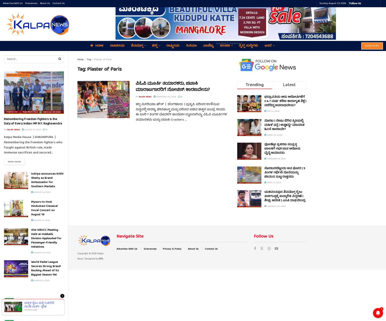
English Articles (18, 75)
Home (80, 60)
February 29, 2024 (165, 97)
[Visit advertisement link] (229, 21)
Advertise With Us (13, 3)
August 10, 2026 (41, 253)
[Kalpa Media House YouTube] (377, 3)
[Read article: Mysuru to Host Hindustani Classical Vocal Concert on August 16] (16, 208)
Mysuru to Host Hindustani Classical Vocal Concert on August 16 (44, 208)
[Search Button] (60, 59)
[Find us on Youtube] (276, 249)
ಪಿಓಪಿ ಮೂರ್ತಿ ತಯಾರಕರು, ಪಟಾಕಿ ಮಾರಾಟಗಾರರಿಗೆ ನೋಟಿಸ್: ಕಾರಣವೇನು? (173, 87)
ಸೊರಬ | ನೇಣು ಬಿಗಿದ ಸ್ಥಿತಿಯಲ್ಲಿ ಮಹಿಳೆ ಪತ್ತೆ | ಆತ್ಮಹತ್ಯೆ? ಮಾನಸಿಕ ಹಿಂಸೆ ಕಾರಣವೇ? (284, 125)
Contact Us (58, 3)
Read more (16, 162)
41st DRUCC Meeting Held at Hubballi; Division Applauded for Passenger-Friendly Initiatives (46, 239)
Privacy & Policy (172, 249)
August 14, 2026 (41, 192)
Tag (89, 60)
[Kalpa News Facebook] (364, 3)
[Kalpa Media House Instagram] (369, 3)
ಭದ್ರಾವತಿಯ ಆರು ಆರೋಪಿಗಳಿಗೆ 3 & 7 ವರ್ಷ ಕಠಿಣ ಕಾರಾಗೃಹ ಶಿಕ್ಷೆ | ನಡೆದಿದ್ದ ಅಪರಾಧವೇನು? (285, 101)
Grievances (31, 3)
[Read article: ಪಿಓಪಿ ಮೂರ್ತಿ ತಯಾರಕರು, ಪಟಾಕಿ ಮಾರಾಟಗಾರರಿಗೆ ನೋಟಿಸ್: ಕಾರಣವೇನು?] (103, 99)
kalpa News (13, 130)
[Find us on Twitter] (262, 249)
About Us (45, 3)
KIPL (101, 259)
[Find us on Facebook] (255, 249)
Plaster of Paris (103, 60)
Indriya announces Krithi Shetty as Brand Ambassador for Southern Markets (47, 180)
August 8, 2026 (41, 280)
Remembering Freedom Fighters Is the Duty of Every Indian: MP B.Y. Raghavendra (33, 122)
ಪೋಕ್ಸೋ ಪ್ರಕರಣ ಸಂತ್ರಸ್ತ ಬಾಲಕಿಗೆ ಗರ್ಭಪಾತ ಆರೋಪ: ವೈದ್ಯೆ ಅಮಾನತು (282, 149)
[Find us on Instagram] (269, 249)
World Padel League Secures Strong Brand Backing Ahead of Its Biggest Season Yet (46, 268)
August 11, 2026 (41, 220)
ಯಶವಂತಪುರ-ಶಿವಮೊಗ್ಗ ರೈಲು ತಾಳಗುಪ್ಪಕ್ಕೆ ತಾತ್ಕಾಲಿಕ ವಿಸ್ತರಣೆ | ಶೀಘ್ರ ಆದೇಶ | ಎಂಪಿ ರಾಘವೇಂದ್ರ (285, 196)
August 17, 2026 (32, 130)
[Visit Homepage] (37, 24)
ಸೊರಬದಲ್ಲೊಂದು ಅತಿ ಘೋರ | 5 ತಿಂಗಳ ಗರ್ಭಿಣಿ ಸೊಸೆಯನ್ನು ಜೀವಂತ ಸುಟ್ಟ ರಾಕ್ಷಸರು (284, 173)
